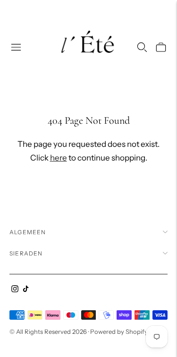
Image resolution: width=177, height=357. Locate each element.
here (58, 157)
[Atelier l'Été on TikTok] (25, 289)
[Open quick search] (142, 47)
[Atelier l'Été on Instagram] (14, 289)
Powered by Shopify (119, 331)
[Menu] (16, 47)
